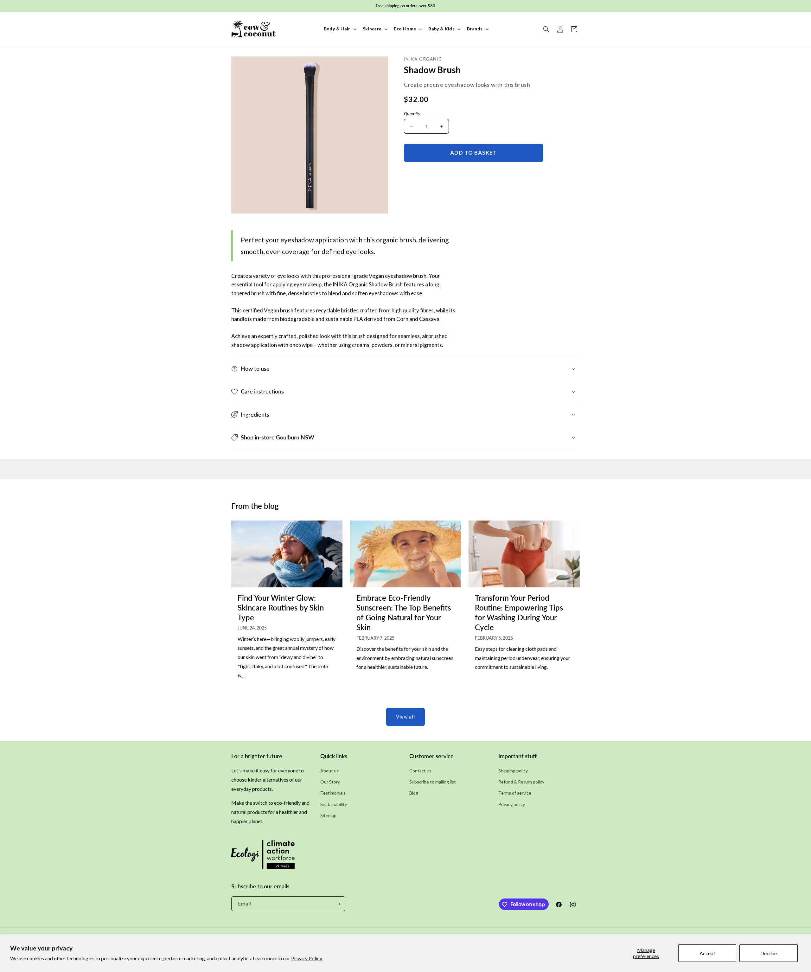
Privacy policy (511, 804)
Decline (768, 953)
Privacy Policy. (307, 958)
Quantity (412, 113)
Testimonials (333, 793)
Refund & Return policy (521, 782)
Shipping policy (513, 770)
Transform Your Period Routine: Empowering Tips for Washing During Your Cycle (519, 612)
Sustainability (333, 804)
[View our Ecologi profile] (263, 856)
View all (405, 716)
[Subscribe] (338, 904)
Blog (413, 793)
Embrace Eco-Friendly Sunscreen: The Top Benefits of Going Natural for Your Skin (403, 612)
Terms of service (514, 793)
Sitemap (328, 815)
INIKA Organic (423, 58)
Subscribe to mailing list (432, 782)
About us (329, 770)
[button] (339, 28)
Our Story (330, 782)
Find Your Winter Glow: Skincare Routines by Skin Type (281, 607)
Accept (707, 953)
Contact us (420, 770)
